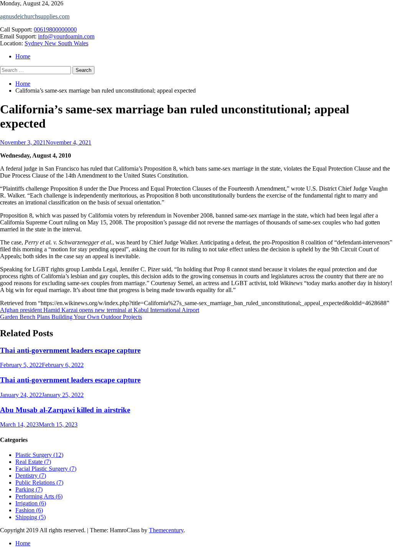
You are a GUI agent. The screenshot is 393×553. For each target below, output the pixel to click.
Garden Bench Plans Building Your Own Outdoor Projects (71, 317)
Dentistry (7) (30, 475)
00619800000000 (55, 29)
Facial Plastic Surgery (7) (45, 468)
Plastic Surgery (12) (39, 455)
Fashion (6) (29, 510)
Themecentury (166, 530)
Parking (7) (29, 489)
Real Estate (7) (33, 461)
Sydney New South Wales (56, 43)
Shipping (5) (30, 517)
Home (22, 56)
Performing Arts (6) (39, 496)
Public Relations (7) (39, 482)
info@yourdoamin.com (66, 36)
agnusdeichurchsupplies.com (34, 16)
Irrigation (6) (30, 503)
